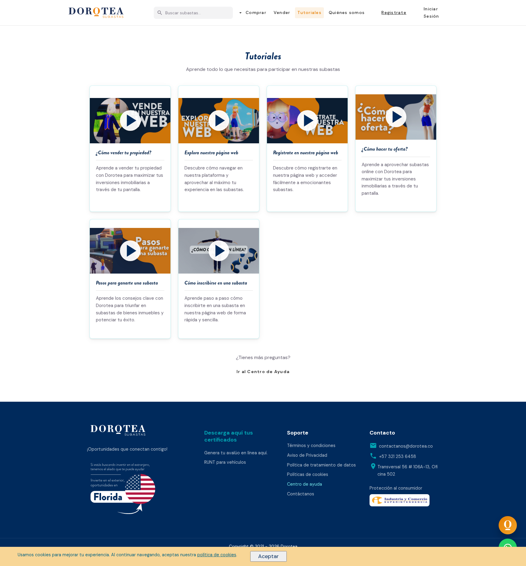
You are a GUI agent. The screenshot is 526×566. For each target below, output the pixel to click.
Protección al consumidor (396, 488)
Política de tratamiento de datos (321, 465)
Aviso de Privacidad (307, 455)
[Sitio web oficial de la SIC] (404, 500)
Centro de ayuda (304, 484)
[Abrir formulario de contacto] (508, 525)
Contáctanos (300, 494)
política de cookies (216, 554)
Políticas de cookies (307, 474)
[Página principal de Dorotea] (118, 430)
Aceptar (268, 556)
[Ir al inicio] (96, 12)
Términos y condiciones (311, 445)
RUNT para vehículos (225, 462)
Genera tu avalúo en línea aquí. (236, 453)
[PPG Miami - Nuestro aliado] (139, 490)
